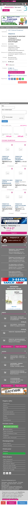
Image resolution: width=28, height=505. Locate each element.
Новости (5, 405)
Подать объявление (21, 346)
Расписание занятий (8, 411)
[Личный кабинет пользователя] (25, 4)
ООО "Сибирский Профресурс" (15, 30)
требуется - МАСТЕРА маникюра (17, 339)
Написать (11, 503)
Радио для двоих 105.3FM (9, 467)
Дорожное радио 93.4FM (9, 465)
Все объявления (7, 346)
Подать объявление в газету (10, 433)
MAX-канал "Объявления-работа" (18, 75)
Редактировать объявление (17, 72)
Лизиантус (16, 134)
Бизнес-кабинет (7, 443)
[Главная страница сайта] (8, 0)
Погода (5, 416)
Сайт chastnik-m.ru (7, 461)
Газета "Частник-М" (8, 459)
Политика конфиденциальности (8, 480)
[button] (3, 300)
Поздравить (6, 435)
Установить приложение (11, 426)
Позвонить (22, 503)
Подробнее (14, 233)
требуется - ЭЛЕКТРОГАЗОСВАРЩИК (20, 205)
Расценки (5, 451)
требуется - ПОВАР (18, 180)
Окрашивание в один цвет (7, 134)
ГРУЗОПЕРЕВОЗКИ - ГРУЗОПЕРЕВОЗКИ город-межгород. (16, 380)
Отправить (4, 121)
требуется (11, 34)
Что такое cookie (13, 500)
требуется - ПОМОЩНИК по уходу (6, 205)
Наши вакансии (7, 420)
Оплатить (5, 453)
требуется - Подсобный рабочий (17, 331)
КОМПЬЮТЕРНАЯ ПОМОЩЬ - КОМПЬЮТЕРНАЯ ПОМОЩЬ (17, 371)
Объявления (6, 403)
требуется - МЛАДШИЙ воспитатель (6, 158)
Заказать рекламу (7, 445)
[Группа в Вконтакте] (10, 473)
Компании (5, 407)
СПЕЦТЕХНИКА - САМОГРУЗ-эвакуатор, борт (17, 356)
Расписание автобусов (8, 414)
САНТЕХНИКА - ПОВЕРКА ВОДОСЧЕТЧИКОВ (16, 364)
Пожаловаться (23, 82)
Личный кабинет (8, 429)
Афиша (5, 409)
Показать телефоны (13, 70)
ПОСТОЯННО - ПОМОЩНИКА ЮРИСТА (17, 325)
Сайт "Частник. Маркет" (9, 463)
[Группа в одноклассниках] (4, 473)
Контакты (5, 418)
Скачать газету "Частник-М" (10, 437)
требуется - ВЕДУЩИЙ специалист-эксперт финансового (19, 159)
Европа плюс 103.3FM (8, 470)
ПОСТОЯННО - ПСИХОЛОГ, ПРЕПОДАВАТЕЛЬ (17, 317)
